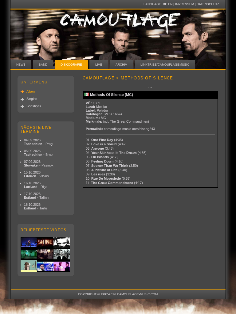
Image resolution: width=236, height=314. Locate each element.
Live (98, 64)
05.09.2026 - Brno (38, 152)
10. (108, 178)
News (21, 64)
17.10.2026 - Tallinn (36, 195)
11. (114, 183)
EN (170, 4)
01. (104, 140)
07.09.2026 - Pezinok (38, 163)
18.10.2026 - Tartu (35, 206)
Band (43, 64)
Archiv (121, 64)
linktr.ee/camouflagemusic (164, 64)
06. (105, 161)
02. (106, 144)
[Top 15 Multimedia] (46, 254)
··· (150, 88)
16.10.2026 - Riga (35, 185)
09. (100, 174)
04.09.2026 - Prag (38, 142)
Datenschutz (208, 4)
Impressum (184, 4)
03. (100, 148)
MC (103, 118)
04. (116, 153)
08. (106, 170)
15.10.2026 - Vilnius (36, 174)
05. (102, 157)
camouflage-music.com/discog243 (129, 129)
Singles (31, 99)
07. (112, 165)
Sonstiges (33, 106)
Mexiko (101, 107)
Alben (30, 91)
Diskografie (71, 64)
